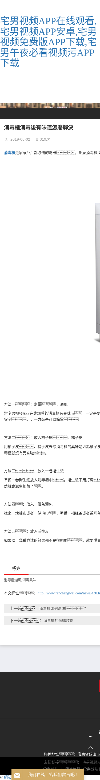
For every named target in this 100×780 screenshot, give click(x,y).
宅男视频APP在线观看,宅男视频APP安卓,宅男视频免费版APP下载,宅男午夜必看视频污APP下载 (48, 42)
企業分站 (90, 769)
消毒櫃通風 (12, 580)
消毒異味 (29, 580)
